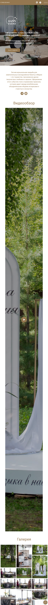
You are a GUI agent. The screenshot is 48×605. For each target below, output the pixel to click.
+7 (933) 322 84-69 (5, 2)
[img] (37, 2)
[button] (12, 321)
